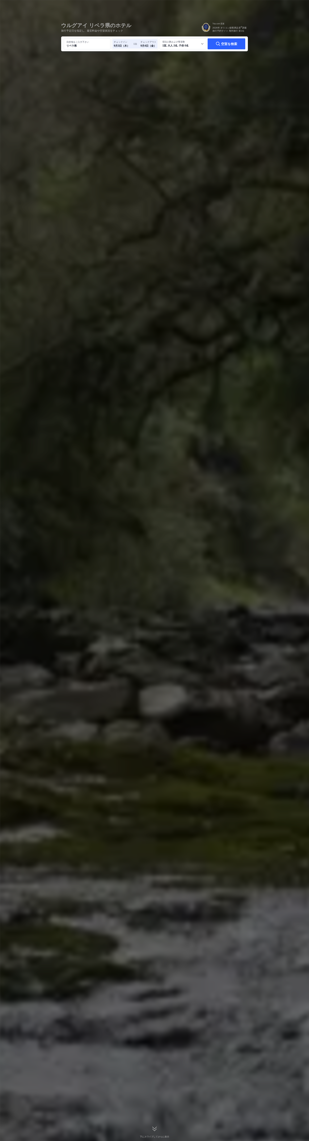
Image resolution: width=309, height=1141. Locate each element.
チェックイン (120, 42)
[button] (287, 5)
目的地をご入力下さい (77, 42)
